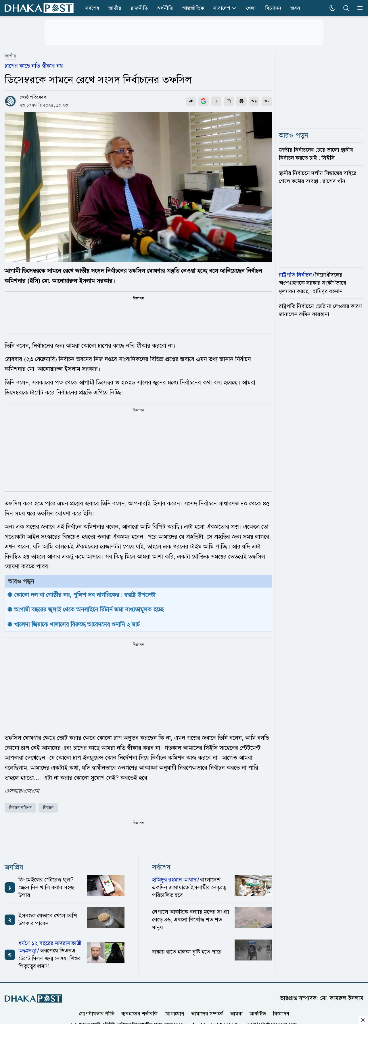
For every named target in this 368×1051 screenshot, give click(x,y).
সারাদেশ (221, 8)
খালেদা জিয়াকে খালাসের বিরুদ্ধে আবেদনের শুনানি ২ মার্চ (77, 624)
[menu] (358, 8)
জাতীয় (114, 8)
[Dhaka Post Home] (33, 998)
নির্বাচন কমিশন (20, 807)
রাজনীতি (139, 8)
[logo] (39, 8)
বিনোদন (273, 8)
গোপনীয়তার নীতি (96, 1013)
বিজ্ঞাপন (281, 1013)
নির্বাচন (48, 807)
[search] (346, 8)
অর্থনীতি (165, 8)
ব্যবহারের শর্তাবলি (139, 1013)
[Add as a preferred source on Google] (203, 101)
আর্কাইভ (258, 1013)
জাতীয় (10, 56)
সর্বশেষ (92, 8)
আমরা (236, 1013)
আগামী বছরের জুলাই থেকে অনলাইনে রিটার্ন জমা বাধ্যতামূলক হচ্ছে (89, 609)
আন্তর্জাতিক (193, 8)
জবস (295, 8)
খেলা (251, 8)
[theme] (332, 8)
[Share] (191, 101)
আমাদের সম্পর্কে (207, 1013)
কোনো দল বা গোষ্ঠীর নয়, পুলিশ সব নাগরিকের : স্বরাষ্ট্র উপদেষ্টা (85, 594)
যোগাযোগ (174, 1013)
